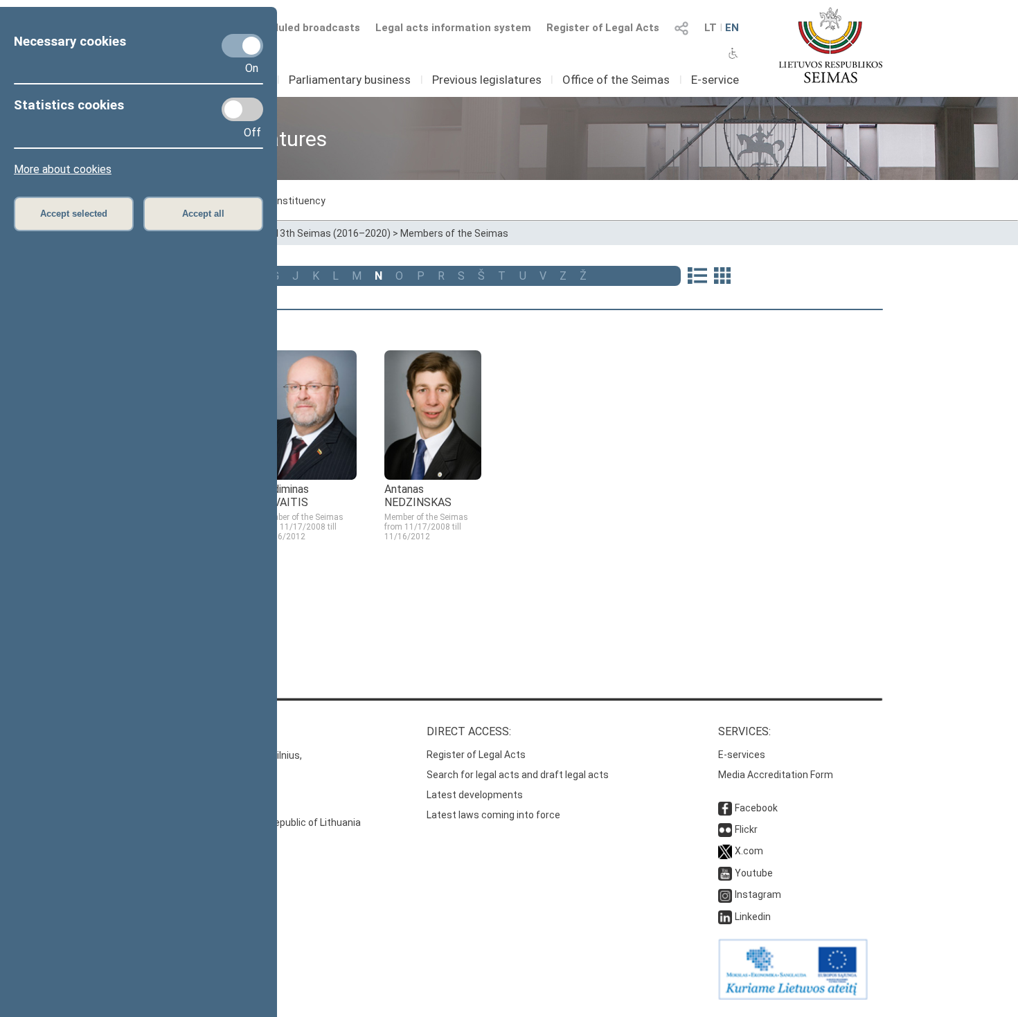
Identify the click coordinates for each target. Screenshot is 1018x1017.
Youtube (754, 873)
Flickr (746, 829)
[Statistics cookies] (242, 109)
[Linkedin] (725, 916)
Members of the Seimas (454, 233)
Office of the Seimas (616, 80)
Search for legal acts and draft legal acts (518, 774)
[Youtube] (725, 873)
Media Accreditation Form (775, 774)
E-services (741, 754)
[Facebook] (725, 807)
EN (732, 27)
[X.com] (725, 850)
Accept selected (73, 213)
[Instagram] (725, 894)
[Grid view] (722, 277)
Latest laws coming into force (493, 814)
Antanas (418, 496)
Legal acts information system (453, 27)
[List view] (697, 277)
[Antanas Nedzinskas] (432, 476)
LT (710, 27)
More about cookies (62, 169)
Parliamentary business (350, 80)
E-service (715, 80)
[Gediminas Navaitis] (308, 476)
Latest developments (475, 794)
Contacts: (165, 731)
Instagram (758, 894)
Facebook (756, 807)
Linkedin (753, 916)
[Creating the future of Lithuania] (793, 996)
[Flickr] (725, 829)
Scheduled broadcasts (303, 27)
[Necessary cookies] (242, 45)
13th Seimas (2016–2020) (332, 233)
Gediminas (284, 496)
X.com (749, 850)
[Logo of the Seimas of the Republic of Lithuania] (830, 45)
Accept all (203, 213)
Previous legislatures (487, 80)
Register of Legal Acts (602, 27)
